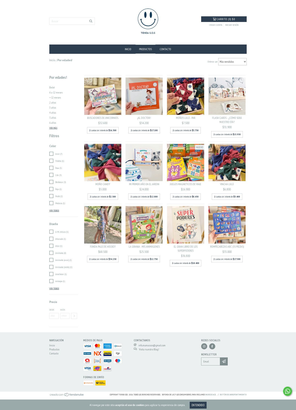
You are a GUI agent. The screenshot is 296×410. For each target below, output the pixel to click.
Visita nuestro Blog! (149, 349)
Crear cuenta (215, 24)
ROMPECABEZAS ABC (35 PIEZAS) (227, 246)
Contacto (165, 49)
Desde (51, 309)
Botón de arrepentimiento (233, 394)
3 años (52, 107)
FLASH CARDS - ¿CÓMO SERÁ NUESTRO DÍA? (227, 120)
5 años (52, 117)
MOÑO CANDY (102, 184)
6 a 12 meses (56, 92)
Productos (145, 49)
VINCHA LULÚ (227, 184)
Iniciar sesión (232, 24)
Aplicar (74, 316)
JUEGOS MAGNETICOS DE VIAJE (185, 184)
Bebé (52, 87)
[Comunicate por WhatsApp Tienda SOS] (287, 391)
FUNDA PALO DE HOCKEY (103, 246)
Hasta (62, 309)
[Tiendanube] (67, 395)
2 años (52, 102)
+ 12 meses (55, 97)
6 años (52, 123)
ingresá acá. (210, 394)
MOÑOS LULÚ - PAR (185, 118)
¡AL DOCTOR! (144, 118)
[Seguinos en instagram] (204, 346)
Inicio (128, 49)
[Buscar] (91, 21)
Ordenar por (213, 61)
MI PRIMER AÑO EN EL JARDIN (144, 184)
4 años (52, 112)
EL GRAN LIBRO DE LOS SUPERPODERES (186, 248)
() (226, 19)
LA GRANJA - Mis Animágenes (144, 246)
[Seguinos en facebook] (212, 346)
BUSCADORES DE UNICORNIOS (102, 118)
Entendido (198, 405)
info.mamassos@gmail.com (152, 345)
